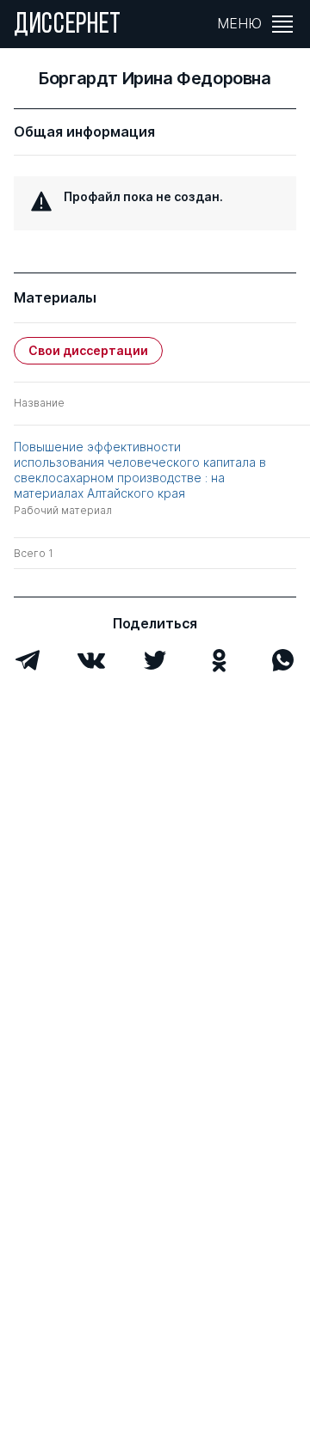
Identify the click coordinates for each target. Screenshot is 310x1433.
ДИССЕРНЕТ (67, 25)
